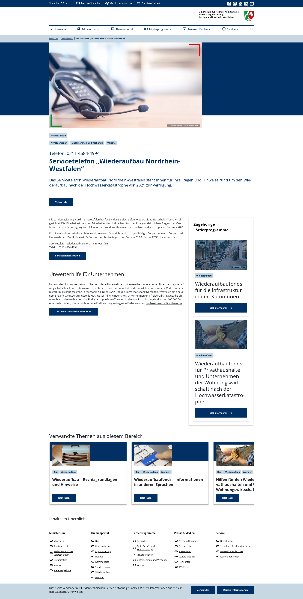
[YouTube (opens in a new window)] (252, 3)
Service (231, 29)
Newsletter (184, 561)
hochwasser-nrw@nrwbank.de (164, 303)
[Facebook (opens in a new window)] (229, 3)
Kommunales (102, 561)
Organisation (60, 559)
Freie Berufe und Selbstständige (146, 548)
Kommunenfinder (229, 556)
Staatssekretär (61, 546)
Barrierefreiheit (151, 3)
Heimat (99, 556)
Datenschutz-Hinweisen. (68, 591)
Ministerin (59, 540)
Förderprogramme (160, 29)
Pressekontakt (186, 546)
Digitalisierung (103, 551)
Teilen (58, 202)
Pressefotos (185, 551)
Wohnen (99, 577)
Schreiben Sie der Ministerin (235, 546)
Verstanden (203, 589)
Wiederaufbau (102, 572)
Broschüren (226, 540)
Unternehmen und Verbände (152, 559)
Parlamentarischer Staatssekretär (63, 553)
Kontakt (58, 565)
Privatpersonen (145, 554)
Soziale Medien (187, 556)
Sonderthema (102, 567)
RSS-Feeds (184, 567)
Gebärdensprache (121, 3)
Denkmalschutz (103, 546)
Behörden (142, 540)
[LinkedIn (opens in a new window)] (246, 3)
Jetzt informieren (218, 307)
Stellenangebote (62, 570)
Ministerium (89, 29)
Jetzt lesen (64, 497)
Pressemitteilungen (189, 540)
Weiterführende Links (231, 551)
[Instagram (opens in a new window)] (235, 3)
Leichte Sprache (90, 3)
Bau (97, 540)
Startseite (60, 29)
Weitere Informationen (235, 589)
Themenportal (124, 29)
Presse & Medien (198, 29)
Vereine (141, 565)
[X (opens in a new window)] (240, 3)
